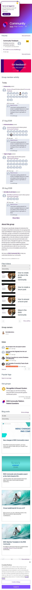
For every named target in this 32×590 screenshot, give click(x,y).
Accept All (16, 587)
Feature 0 (13, 70)
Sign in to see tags (6, 378)
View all (4, 369)
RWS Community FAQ (13, 253)
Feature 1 (14, 70)
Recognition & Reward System (16, 388)
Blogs (15, 26)
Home (11, 26)
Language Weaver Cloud (9, 548)
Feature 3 (17, 70)
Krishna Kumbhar (8, 124)
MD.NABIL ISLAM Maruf (10, 192)
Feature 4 (18, 70)
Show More (16, 218)
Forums (20, 26)
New (28, 24)
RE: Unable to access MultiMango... (12, 49)
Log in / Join (6, 14)
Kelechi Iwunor (14, 105)
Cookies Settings (16, 582)
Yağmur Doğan (7, 154)
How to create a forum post (24, 288)
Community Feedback (10, 41)
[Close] (30, 562)
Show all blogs (25, 412)
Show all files (26, 321)
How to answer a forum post (23, 300)
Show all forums (26, 35)
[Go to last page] (12, 559)
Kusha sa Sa (7, 86)
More (26, 26)
